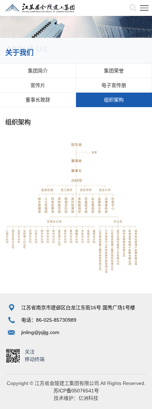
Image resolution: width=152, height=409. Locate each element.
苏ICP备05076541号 (76, 390)
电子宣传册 (113, 85)
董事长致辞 (37, 100)
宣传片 (37, 85)
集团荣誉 (114, 71)
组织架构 (114, 100)
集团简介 (38, 71)
